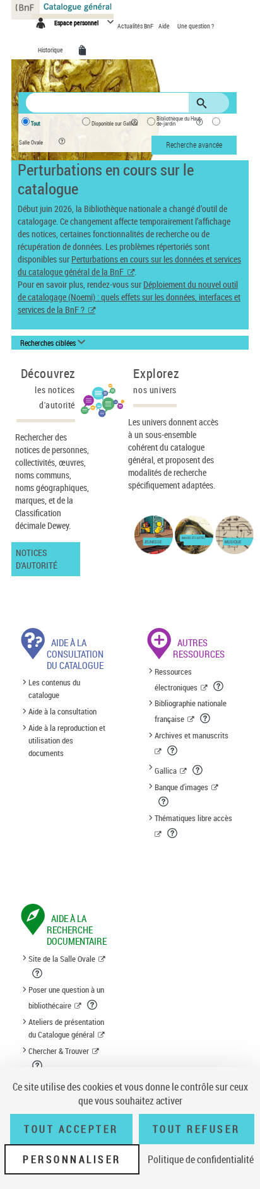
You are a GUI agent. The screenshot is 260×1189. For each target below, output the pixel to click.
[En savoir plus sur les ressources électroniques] (219, 686)
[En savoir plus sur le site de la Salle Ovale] (38, 973)
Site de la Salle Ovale (61, 958)
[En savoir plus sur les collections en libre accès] (173, 833)
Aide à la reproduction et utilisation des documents (66, 740)
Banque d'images (181, 787)
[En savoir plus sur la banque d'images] (164, 801)
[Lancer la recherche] (203, 103)
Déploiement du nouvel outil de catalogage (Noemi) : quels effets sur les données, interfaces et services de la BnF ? (129, 297)
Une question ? (195, 25)
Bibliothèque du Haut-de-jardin (180, 121)
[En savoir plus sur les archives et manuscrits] (173, 750)
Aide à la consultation (62, 711)
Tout (35, 123)
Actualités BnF (136, 25)
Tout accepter (71, 1129)
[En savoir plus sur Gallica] (198, 770)
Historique (51, 49)
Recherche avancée (194, 144)
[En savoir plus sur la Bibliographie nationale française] (206, 718)
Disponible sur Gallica (115, 123)
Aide (164, 25)
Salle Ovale (31, 142)
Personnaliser (72, 1159)
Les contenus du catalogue (54, 689)
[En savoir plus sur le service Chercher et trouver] (38, 1065)
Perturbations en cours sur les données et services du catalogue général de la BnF (129, 265)
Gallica (166, 770)
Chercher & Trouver (58, 1050)
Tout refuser (196, 1129)
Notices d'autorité (36, 559)
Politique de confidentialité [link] (201, 1159)
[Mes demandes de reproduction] (84, 50)
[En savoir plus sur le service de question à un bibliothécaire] (93, 1004)
